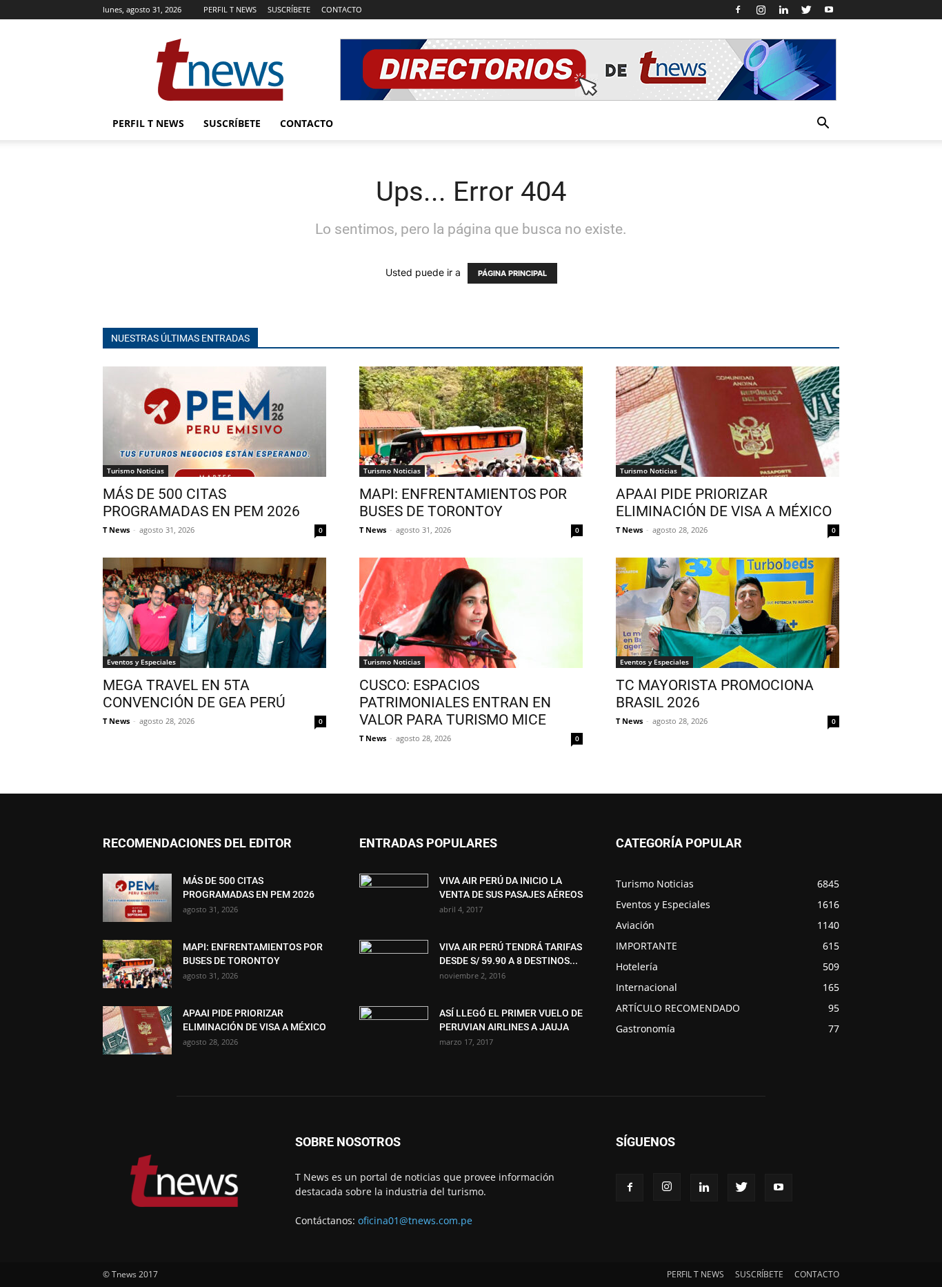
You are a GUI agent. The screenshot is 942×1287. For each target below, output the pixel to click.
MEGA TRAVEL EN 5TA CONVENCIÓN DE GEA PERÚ (194, 694)
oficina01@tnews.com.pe (415, 1220)
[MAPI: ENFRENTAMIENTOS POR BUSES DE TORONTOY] (471, 421)
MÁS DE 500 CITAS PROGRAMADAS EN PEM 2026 (201, 503)
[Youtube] (829, 9)
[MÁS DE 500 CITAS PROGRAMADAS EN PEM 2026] (214, 421)
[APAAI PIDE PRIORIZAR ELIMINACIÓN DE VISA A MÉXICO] (727, 421)
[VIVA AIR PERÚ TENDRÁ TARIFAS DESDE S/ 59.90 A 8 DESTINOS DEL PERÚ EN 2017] (393, 964)
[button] (822, 124)
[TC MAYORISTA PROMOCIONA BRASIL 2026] (727, 613)
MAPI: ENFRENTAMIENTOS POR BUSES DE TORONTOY (463, 503)
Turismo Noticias (135, 470)
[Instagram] (760, 9)
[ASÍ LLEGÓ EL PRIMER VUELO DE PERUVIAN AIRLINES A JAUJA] (393, 1030)
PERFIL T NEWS (230, 9)
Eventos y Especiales (141, 662)
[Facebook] (738, 9)
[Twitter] (806, 9)
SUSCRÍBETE (289, 9)
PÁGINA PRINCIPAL (512, 273)
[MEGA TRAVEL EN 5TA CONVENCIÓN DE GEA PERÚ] (214, 613)
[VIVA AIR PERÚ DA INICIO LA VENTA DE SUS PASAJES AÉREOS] (393, 898)
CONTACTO (341, 9)
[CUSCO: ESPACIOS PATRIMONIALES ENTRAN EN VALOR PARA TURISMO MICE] (471, 613)
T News (116, 529)
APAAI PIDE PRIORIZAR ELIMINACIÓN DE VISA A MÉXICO (724, 503)
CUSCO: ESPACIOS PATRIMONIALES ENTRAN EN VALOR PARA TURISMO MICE (455, 702)
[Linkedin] (783, 9)
